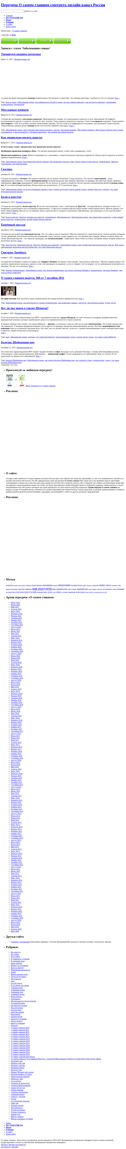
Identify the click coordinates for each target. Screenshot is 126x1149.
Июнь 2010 (15, 925)
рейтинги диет (17, 1079)
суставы (64, 592)
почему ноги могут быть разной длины (70, 189)
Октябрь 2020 (16, 649)
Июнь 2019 (15, 685)
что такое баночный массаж (50, 247)
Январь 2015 (16, 802)
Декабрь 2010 (16, 911)
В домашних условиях (20, 959)
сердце (50, 592)
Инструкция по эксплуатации (23, 1001)
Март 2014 (15, 825)
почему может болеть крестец (39, 219)
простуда (28, 592)
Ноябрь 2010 (16, 914)
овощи (94, 589)
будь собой (15, 957)
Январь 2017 (16, 749)
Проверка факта (17, 1068)
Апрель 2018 (16, 716)
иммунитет (14, 589)
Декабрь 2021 (16, 618)
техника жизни (17, 1105)
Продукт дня (16, 1070)
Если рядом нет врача (20, 985)
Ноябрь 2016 (16, 754)
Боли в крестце (11, 196)
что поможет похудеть (100, 592)
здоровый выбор (18, 990)
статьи (13, 1099)
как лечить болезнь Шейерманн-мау (60, 360)
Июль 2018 (15, 709)
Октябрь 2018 (16, 702)
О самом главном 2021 (20, 1052)
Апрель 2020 (16, 662)
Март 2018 (15, 718)
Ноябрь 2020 (16, 647)
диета (108, 585)
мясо (90, 589)
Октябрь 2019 (16, 676)
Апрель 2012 (16, 876)
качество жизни (17, 1012)
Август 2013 (16, 840)
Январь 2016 (16, 776)
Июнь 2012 (15, 871)
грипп (84, 585)
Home (8, 1123)
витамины (47, 585)
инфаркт (28, 589)
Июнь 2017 (15, 738)
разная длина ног (94, 189)
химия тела (15, 1114)
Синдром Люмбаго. (14, 252)
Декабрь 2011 (16, 885)
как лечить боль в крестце (100, 217)
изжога (8, 589)
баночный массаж (24, 245)
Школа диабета (17, 1117)
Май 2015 (15, 794)
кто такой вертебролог (45, 337)
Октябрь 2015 (16, 782)
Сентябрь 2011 (17, 891)
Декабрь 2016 (16, 751)
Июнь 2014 (15, 818)
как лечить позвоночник (53, 270)
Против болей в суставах (21, 1074)
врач (7, 337)
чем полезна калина (95, 303)
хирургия (82, 303)
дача (12, 981)
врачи (13, 972)
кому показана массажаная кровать (38, 130)
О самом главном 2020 (20, 1050)
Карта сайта (11, 27)
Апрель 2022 (16, 609)
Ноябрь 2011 (16, 887)
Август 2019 (16, 680)
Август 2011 (16, 894)
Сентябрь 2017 (17, 731)
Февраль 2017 (16, 747)
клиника (31, 337)
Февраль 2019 (16, 694)
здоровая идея (17, 988)
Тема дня (14, 1103)
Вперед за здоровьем (19, 965)
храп (86, 592)
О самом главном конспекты (23, 1057)
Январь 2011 (16, 909)
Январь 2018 (16, 722)
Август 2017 (16, 734)
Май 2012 (15, 874)
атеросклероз (22, 585)
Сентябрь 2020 (17, 651)
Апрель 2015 (16, 796)
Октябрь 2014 (16, 809)
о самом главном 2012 (20, 1032)
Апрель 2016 (16, 769)
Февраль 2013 (16, 854)
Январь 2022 (16, 616)
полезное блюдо (11, 592)
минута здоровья (18, 1023)
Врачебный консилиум (20, 970)
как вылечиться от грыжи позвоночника (40, 303)
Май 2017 (15, 740)
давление (89, 585)
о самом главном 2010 (20, 1028)
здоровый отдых (18, 994)
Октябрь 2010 (16, 916)
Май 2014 (15, 820)
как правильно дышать (67, 303)
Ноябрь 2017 (16, 727)
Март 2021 (15, 638)
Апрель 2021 (16, 636)
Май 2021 (15, 634)
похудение (20, 592)
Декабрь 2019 (16, 671)
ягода (113, 303)
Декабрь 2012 (16, 858)
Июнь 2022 (15, 605)
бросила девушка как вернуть (31, 217)
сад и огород (16, 1081)
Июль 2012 (15, 869)
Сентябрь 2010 (17, 918)
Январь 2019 (16, 696)
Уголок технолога (18, 1112)
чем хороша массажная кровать (60, 132)
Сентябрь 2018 (17, 705)
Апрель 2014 (16, 822)
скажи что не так (18, 1088)
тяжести (114, 162)
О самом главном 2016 (20, 1041)
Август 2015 (16, 787)
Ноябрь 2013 (16, 834)
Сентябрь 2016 (17, 758)
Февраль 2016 (16, 774)
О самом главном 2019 (20, 1048)
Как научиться (17, 1008)
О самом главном (19, 31)
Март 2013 (15, 851)
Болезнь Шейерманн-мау (18, 342)
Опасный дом (16, 1061)
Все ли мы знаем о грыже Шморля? (24, 308)
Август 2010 (16, 920)
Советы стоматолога (19, 1092)
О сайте (9, 24)
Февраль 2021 (16, 640)
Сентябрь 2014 (17, 811)
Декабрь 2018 (16, 698)
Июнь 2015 (15, 791)
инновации (15, 999)
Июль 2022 (15, 602)
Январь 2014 (16, 829)
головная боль (76, 585)
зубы (119, 585)
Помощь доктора (18, 1065)
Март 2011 (15, 905)
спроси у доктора (18, 1097)
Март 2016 (15, 771)
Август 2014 (16, 814)
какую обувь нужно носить (86, 162)
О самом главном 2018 (20, 1045)
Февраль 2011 (16, 907)
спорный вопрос (18, 1094)
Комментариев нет (22, 59)
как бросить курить (19, 1005)
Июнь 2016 (15, 765)
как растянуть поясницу (95, 102)
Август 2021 (16, 627)
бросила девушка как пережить (46, 245)
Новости (14, 1025)
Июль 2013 (15, 842)
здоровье (114, 585)
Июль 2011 (15, 896)
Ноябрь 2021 (16, 620)
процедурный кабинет (20, 1077)
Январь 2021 (16, 642)
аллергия (9, 585)
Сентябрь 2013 (17, 838)
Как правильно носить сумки (62, 162)
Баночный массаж (13, 224)
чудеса (107, 303)
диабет (102, 585)
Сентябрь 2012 (17, 865)
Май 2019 (15, 687)
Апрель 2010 (16, 929)
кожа (69, 589)
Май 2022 (15, 607)
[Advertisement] (21, 77)
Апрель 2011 (16, 902)
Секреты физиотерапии (21, 1085)
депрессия (95, 585)
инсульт (21, 589)
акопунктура (11, 245)
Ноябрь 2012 (16, 860)
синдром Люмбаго (110, 270)
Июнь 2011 (15, 898)
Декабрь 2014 (16, 805)
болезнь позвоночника (15, 270)
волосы (55, 585)
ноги (50, 189)
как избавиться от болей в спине (48, 102)
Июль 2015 (15, 789)
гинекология (50, 217)
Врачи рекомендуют (19, 974)
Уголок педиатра (18, 1110)
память (115, 589)
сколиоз (106, 189)
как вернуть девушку (10, 1147)
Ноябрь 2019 (16, 674)
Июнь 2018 (15, 711)
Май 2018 (15, 714)
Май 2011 (15, 900)
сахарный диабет (42, 592)
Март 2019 (15, 691)
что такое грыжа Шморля (105, 337)
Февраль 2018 (16, 720)
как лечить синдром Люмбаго (77, 270)
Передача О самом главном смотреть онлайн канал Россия (53, 5)
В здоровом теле (18, 961)
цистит (91, 592)
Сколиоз (6, 169)
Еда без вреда (16, 983)
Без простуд (16, 952)
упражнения (19, 104)
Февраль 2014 (16, 827)
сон (54, 592)
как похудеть (42, 588)
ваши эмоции (16, 963)
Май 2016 (15, 767)
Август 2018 (16, 707)
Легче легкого (17, 1021)
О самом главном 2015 (20, 1039)
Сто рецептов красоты (20, 1101)
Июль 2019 (15, 682)
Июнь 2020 (15, 658)
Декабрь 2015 (16, 778)
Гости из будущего (18, 977)
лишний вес (82, 589)
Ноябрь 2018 (16, 700)
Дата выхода (16, 979)
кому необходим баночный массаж (92, 245)
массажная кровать (68, 130)
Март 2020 (15, 665)
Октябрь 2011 (16, 889)
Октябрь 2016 (16, 756)
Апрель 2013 (16, 849)
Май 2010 (15, 927)
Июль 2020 (15, 656)
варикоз (39, 585)
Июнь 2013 (15, 845)
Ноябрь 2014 (16, 807)
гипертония (64, 585)
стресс (58, 592)
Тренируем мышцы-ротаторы (21, 54)
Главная (9, 15)
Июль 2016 (15, 762)
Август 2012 (16, 867)
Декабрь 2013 (16, 831)
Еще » (117, 98)
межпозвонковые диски (66, 337)
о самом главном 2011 (20, 1030)
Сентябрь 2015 (17, 785)
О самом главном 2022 (20, 1054)
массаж (57, 130)
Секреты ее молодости (20, 1083)
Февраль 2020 (16, 667)
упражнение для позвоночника (14, 164)
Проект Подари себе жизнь (22, 1072)
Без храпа (15, 954)
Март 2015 (15, 798)
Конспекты (15, 1014)
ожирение (99, 589)
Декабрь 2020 (16, 645)
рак (34, 591)
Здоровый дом (17, 992)
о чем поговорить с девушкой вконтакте (30, 132)
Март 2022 (15, 611)
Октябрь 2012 (16, 862)
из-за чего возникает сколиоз (35, 189)
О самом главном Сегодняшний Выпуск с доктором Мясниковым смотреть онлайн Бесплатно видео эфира (56, 1059)
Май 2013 (15, 847)
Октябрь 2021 (16, 622)
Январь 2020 (16, 669)
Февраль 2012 (16, 880)
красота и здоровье (19, 1019)
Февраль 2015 (16, 800)
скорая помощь (17, 1090)
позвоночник (104, 162)
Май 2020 (15, 660)
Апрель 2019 (16, 689)
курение (73, 589)
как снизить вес (59, 589)
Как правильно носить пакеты (21, 137)
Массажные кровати (15, 109)
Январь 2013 (16, 856)
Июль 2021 (15, 629)
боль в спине (11, 102)
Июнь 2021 (15, 631)
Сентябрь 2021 (17, 625)
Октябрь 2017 (16, 729)
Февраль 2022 (16, 614)
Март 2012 (15, 878)
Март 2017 (15, 745)
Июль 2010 (15, 922)
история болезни (18, 1003)
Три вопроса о (17, 1108)
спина (107, 360)
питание (120, 589)
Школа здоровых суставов (22, 1119)
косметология (16, 1017)
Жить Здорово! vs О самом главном (40, 386)
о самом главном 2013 (20, 1034)
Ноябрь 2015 (16, 780)
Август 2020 (16, 654)
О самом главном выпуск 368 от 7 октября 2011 (32, 277)
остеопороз (107, 589)
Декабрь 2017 (16, 725)
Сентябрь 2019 (17, 678)
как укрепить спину (84, 360)
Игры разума (16, 997)
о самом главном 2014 (20, 1037)
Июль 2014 (15, 816)
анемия (15, 585)
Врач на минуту (17, 968)
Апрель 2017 (16, 742)
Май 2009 (15, 931)
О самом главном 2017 (20, 1043)
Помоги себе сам (18, 1063)
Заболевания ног (63, 217)
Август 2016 (16, 760)
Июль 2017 (15, 736)
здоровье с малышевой (20, 942)
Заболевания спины (25, 102)
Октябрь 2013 (16, 836)
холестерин (80, 592)
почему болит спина (85, 337)
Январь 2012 (16, 882)
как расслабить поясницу (73, 102)
